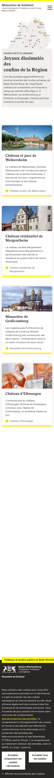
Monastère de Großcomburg (25, 348)
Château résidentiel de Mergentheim (22, 269)
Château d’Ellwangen (21, 421)
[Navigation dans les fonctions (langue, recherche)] (49, 7)
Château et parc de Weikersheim (28, 190)
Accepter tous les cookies (40, 757)
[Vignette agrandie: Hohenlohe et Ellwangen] (27, 32)
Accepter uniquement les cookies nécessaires (13, 760)
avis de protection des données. (19, 718)
